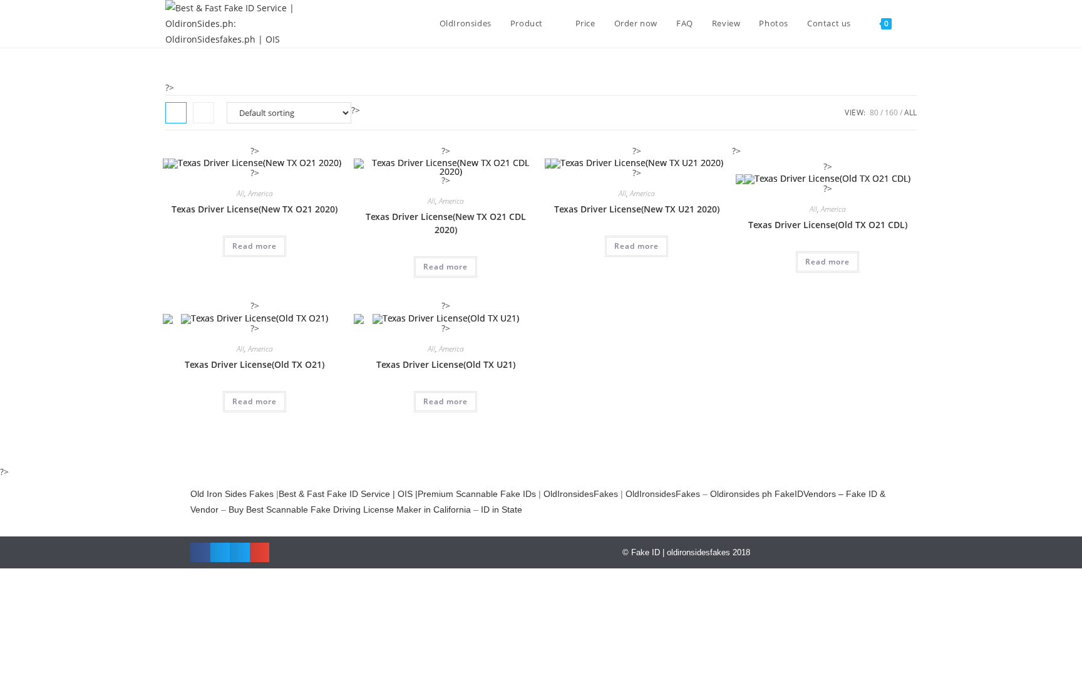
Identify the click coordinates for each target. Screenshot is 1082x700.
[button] (200, 553)
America (260, 193)
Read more (254, 246)
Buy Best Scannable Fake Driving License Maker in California (350, 509)
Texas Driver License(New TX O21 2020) (254, 209)
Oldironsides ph (741, 494)
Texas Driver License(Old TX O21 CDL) (827, 225)
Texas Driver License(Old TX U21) (445, 364)
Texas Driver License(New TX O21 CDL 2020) (446, 223)
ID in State (501, 509)
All (910, 112)
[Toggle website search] (913, 23)
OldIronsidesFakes (581, 494)
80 (874, 112)
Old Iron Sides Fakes (232, 494)
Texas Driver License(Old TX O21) (254, 364)
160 (891, 112)
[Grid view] (176, 112)
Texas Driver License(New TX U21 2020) (636, 209)
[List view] (203, 112)
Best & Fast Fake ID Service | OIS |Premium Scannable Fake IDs (407, 494)
